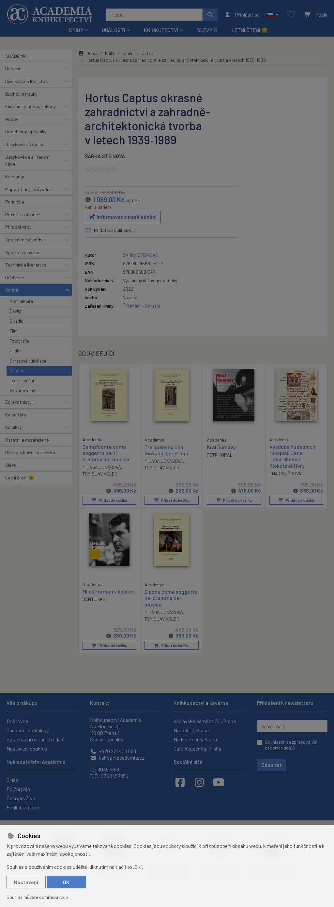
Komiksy (13, 427)
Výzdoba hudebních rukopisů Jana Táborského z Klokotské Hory (292, 456)
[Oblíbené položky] (291, 15)
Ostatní (16, 370)
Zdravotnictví (19, 402)
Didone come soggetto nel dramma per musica (171, 598)
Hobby (11, 119)
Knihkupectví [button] (161, 30)
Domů (92, 53)
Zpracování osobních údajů (36, 739)
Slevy (10, 465)
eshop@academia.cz (121, 757)
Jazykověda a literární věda (28, 160)
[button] (272, 14)
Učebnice (14, 277)
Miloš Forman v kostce (108, 591)
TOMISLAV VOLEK (100, 474)
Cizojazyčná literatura (27, 81)
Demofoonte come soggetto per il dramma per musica (106, 453)
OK (66, 882)
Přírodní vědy (18, 227)
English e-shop (23, 807)
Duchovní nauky (21, 94)
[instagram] (199, 781)
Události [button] (113, 30)
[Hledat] (210, 14)
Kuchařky (14, 176)
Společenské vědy (23, 239)
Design (16, 311)
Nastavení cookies (27, 748)
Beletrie (13, 68)
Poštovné (17, 721)
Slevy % (207, 30)
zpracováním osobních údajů (291, 745)
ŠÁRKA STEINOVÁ (105, 156)
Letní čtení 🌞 (250, 30)
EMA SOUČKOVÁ (285, 473)
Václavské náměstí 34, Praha (205, 721)
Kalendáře (15, 414)
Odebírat (271, 765)
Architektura (21, 301)
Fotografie (19, 341)
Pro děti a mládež (22, 214)
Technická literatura (26, 264)
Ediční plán (18, 789)
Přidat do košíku (112, 500)
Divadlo (16, 321)
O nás (12, 780)
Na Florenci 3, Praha (195, 739)
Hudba (16, 350)
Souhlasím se (291, 745)
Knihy (110, 53)
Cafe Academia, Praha (197, 748)
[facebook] (180, 781)
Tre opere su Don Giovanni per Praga (166, 450)
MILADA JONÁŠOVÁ (102, 467)
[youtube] (218, 781)
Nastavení (26, 882)
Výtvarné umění (24, 390)
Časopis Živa (21, 798)
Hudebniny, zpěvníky (26, 131)
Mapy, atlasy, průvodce (28, 189)
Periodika (14, 201)
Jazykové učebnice (24, 144)
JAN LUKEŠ (94, 599)
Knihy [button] (76, 30)
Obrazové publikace (28, 361)
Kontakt (99, 703)
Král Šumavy (221, 447)
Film (14, 330)
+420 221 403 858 (117, 751)
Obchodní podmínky (28, 730)
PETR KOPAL (220, 455)
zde (64, 897)
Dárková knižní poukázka (30, 452)
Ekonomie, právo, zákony (30, 106)
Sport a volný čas (22, 252)
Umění (11, 290)
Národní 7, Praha (191, 730)
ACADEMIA (16, 56)
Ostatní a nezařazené (27, 440)
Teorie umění (22, 380)
